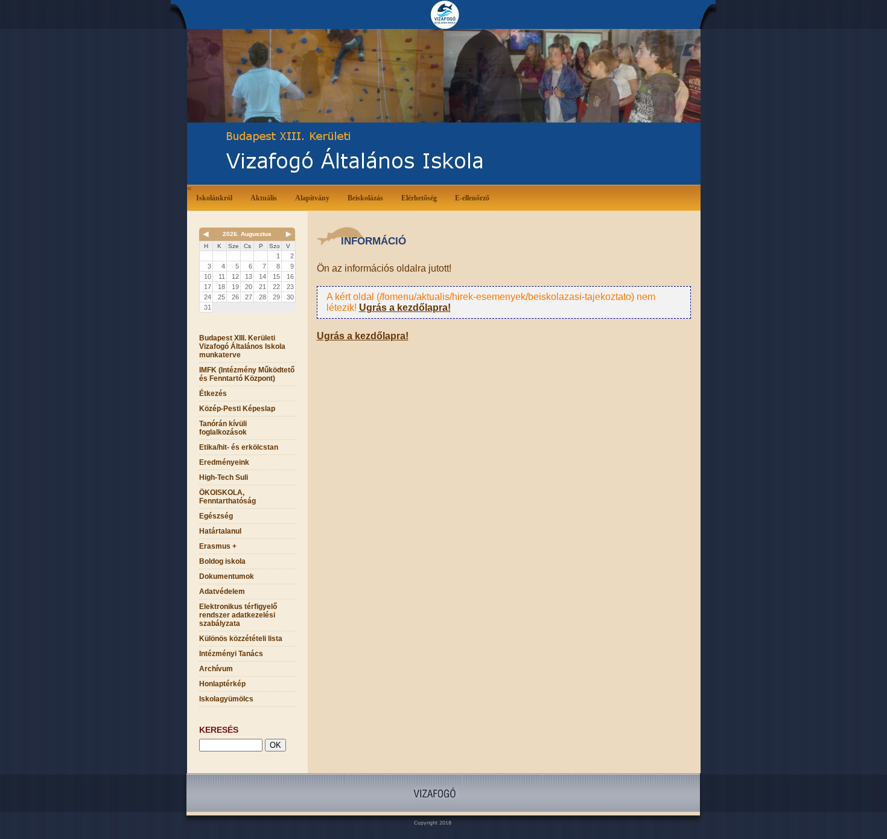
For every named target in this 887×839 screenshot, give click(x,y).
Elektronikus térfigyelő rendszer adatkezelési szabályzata (238, 615)
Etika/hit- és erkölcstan (238, 447)
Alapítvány (312, 198)
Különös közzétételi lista (240, 638)
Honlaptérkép (222, 684)
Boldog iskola (222, 561)
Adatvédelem (222, 591)
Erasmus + (218, 546)
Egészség (216, 516)
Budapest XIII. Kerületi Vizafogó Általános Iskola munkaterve (242, 346)
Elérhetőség (419, 198)
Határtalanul (220, 531)
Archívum (216, 669)
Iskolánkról (214, 198)
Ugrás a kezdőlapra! (405, 307)
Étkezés (213, 393)
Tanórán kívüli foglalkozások (223, 427)
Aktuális (263, 198)
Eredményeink (224, 462)
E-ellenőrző (472, 198)
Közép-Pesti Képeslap (237, 408)
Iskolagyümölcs (226, 699)
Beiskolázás (365, 198)
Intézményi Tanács (231, 653)
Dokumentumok (226, 576)
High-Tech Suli (223, 477)
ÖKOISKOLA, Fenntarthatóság (227, 496)
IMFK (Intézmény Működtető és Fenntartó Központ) (246, 374)
